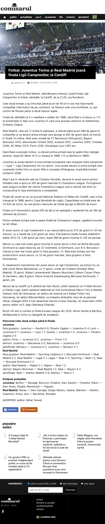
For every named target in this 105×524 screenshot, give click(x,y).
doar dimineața (69, 483)
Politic (13, 17)
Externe (70, 17)
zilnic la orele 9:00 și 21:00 (43, 483)
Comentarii (30, 409)
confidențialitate (44, 506)
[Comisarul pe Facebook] (3, 511)
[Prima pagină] (4, 17)
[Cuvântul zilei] (92, 16)
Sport (38, 17)
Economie (50, 17)
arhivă (39, 499)
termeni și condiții (45, 503)
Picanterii (83, 17)
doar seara (88, 483)
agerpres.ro (19, 82)
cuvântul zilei (47, 517)
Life (61, 17)
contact (40, 509)
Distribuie (12, 409)
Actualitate (26, 17)
